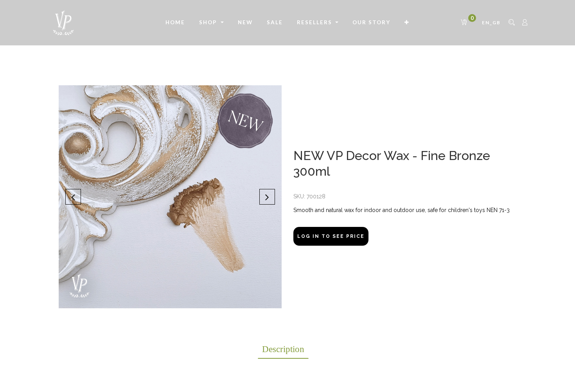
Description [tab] (283, 349)
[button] (407, 22)
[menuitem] (175, 22)
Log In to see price (331, 236)
